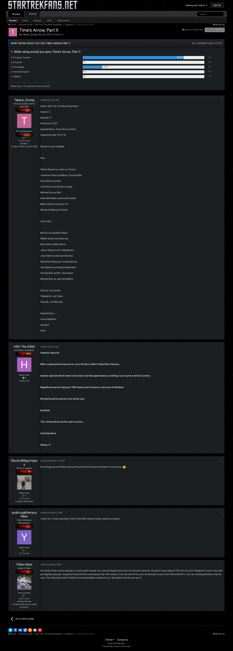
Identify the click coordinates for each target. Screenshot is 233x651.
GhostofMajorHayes (24, 462)
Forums (13, 20)
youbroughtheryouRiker (24, 514)
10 (25, 496)
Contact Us (122, 640)
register (29, 86)
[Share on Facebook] (15, 630)
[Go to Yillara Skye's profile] (24, 582)
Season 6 (58, 34)
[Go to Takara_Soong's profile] (13, 32)
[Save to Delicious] (25, 630)
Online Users (63, 20)
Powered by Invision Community (116, 646)
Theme (109, 640)
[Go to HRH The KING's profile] (24, 365)
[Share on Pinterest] (40, 630)
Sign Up (217, 5)
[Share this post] (221, 100)
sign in (20, 86)
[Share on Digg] (20, 630)
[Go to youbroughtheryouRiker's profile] (24, 537)
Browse (16, 14)
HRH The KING (24, 347)
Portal (25, 20)
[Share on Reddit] (30, 630)
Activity (32, 14)
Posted (49, 100)
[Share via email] (35, 630)
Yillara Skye (24, 564)
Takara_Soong (29, 34)
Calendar (37, 20)
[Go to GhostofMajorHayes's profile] (24, 482)
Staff (49, 20)
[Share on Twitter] (10, 630)
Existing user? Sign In (196, 5)
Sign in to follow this (193, 29)
